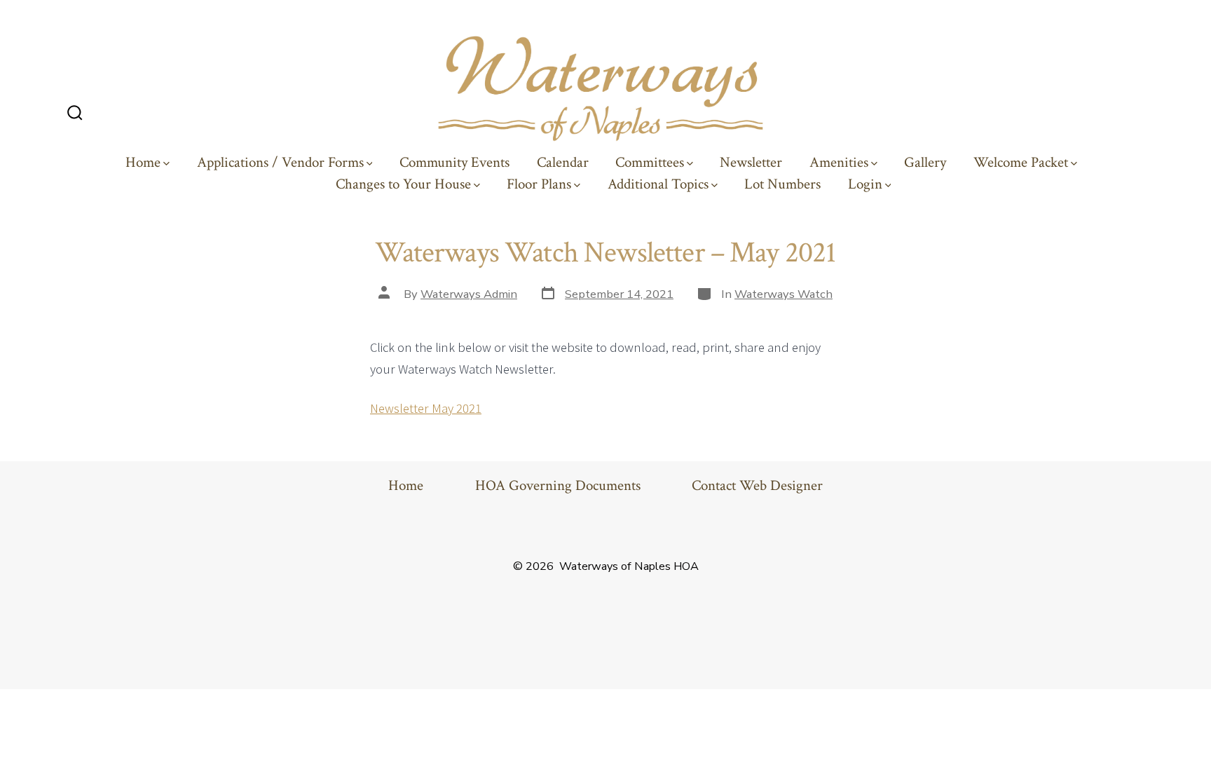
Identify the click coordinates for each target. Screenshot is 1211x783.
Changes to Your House (403, 184)
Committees (649, 163)
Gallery (925, 163)
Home (142, 163)
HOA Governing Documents (558, 486)
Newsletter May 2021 (425, 408)
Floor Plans (539, 184)
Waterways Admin (468, 294)
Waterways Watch (783, 294)
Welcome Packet (1020, 163)
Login (865, 184)
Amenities (838, 163)
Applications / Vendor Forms (280, 163)
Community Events (454, 163)
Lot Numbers (782, 184)
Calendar (563, 163)
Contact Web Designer (757, 486)
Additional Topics (658, 184)
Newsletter (751, 163)
